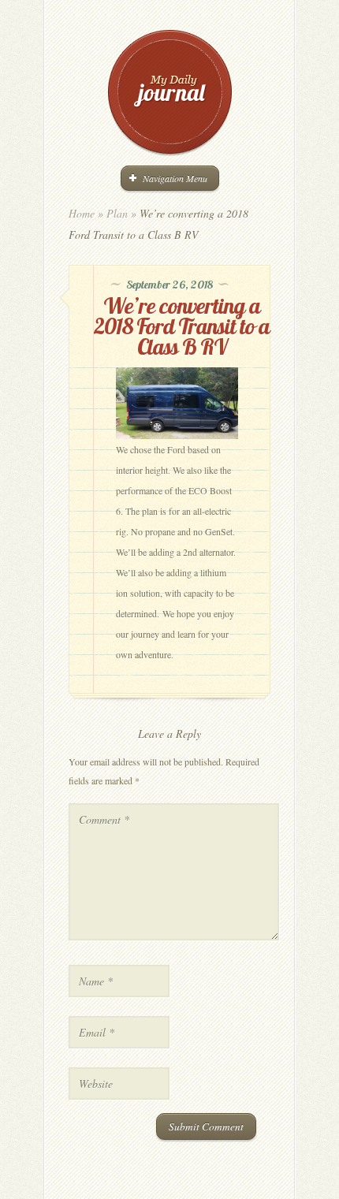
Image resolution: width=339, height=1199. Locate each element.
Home (82, 213)
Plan (117, 213)
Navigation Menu (175, 178)
